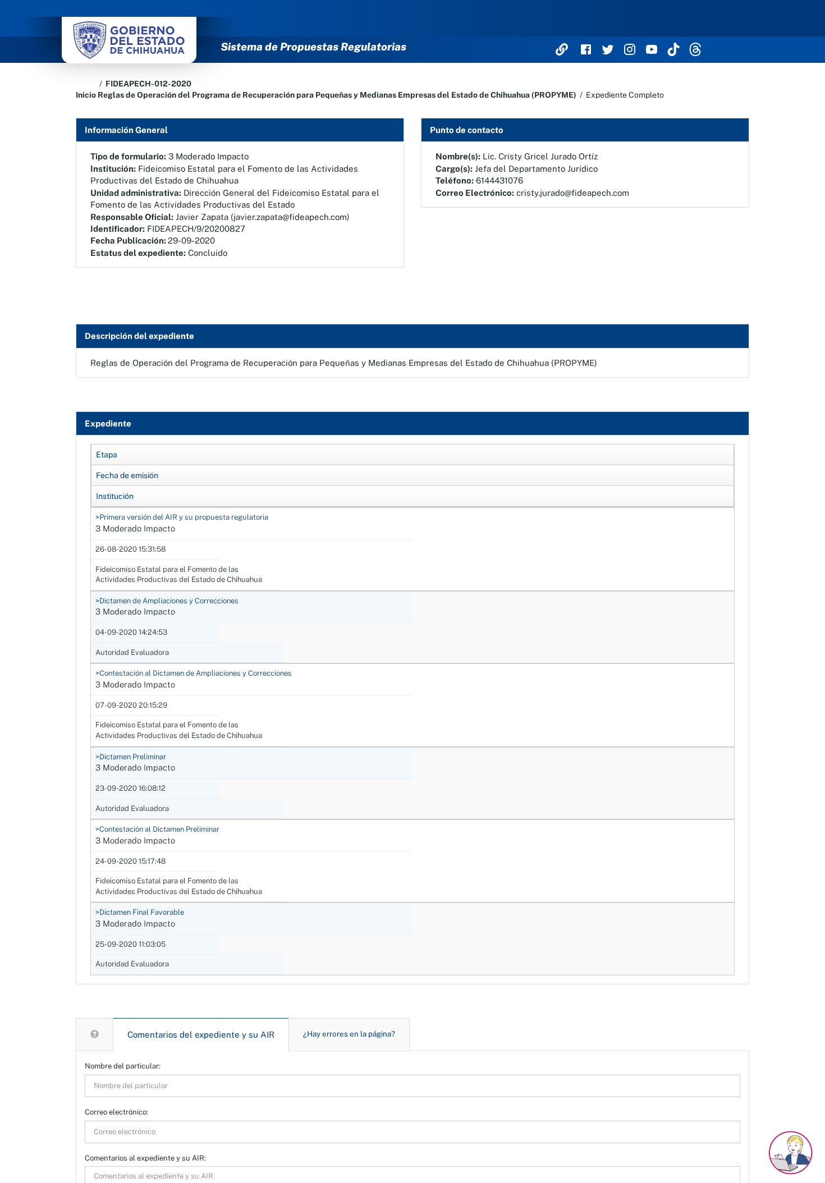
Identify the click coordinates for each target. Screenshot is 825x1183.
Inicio (86, 94)
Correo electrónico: (116, 1112)
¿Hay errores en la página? (349, 1033)
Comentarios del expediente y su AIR (200, 1034)
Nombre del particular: (123, 1066)
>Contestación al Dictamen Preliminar (157, 829)
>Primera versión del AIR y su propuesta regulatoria (181, 517)
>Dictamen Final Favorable (139, 912)
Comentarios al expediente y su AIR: (145, 1158)
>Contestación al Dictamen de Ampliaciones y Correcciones (193, 673)
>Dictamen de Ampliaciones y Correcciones (167, 601)
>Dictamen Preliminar (130, 757)
